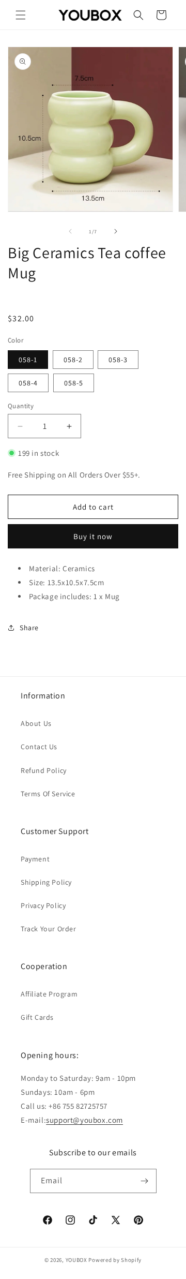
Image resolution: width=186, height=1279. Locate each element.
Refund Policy (44, 770)
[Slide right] (115, 231)
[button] (20, 15)
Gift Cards (37, 1017)
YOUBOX (76, 1259)
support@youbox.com (84, 1120)
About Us (36, 723)
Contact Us (39, 746)
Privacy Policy (43, 905)
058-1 (28, 359)
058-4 (28, 383)
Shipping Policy (46, 882)
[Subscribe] (144, 1181)
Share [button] (29, 627)
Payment (35, 859)
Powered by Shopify (115, 1259)
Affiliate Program (49, 994)
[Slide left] (70, 231)
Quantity (21, 405)
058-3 (118, 359)
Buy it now (93, 536)
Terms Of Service (48, 793)
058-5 (73, 383)
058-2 (73, 359)
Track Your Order (48, 928)
